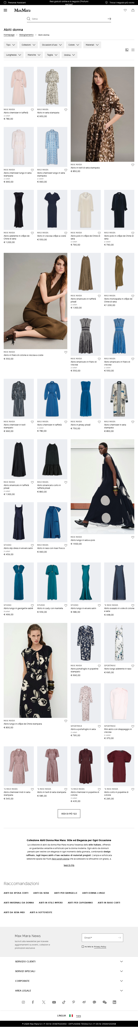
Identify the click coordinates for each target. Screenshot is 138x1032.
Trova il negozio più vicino (122, 2)
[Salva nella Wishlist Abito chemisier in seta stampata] (132, 421)
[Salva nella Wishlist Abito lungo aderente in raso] (132, 665)
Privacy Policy (100, 946)
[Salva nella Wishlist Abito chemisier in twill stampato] (32, 421)
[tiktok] (64, 1002)
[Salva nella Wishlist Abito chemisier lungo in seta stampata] (32, 170)
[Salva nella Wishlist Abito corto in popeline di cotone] (132, 789)
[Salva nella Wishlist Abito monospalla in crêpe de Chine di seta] (132, 296)
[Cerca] (109, 18)
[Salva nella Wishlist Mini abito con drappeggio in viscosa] (132, 726)
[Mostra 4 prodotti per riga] (133, 50)
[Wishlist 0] (125, 10)
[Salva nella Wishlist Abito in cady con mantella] (65, 605)
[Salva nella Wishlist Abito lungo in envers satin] (99, 605)
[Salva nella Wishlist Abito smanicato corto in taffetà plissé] (65, 482)
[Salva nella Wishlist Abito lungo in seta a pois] (132, 537)
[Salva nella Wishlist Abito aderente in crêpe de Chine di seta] (32, 233)
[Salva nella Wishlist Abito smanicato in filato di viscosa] (99, 359)
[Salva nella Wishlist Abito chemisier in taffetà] (32, 109)
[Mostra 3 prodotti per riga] (127, 50)
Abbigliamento (26, 34)
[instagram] (23, 1002)
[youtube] (54, 1002)
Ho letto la (95, 946)
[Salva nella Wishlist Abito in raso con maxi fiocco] (65, 545)
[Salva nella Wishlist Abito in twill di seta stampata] (132, 164)
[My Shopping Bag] (133, 10)
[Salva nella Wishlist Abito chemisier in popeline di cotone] (99, 789)
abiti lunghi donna (60, 858)
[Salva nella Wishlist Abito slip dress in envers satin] (32, 545)
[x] (43, 1002)
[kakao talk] (94, 1002)
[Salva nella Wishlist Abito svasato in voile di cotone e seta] (132, 605)
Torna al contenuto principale (17, 1)
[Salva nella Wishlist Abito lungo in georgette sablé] (32, 605)
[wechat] (104, 1002)
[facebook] (33, 1002)
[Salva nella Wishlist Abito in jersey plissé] (99, 421)
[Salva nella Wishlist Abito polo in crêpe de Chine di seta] (99, 233)
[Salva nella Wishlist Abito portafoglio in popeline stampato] (99, 665)
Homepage (9, 34)
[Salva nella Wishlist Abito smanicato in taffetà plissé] (99, 296)
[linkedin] (114, 1002)
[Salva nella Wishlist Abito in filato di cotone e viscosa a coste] (65, 352)
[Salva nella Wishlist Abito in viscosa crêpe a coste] (65, 233)
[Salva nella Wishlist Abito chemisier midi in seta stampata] (32, 789)
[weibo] (84, 1002)
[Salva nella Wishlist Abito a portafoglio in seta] (99, 726)
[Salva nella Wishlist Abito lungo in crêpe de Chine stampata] (65, 721)
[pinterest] (74, 1002)
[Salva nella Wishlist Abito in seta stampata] (65, 109)
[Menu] (5, 10)
